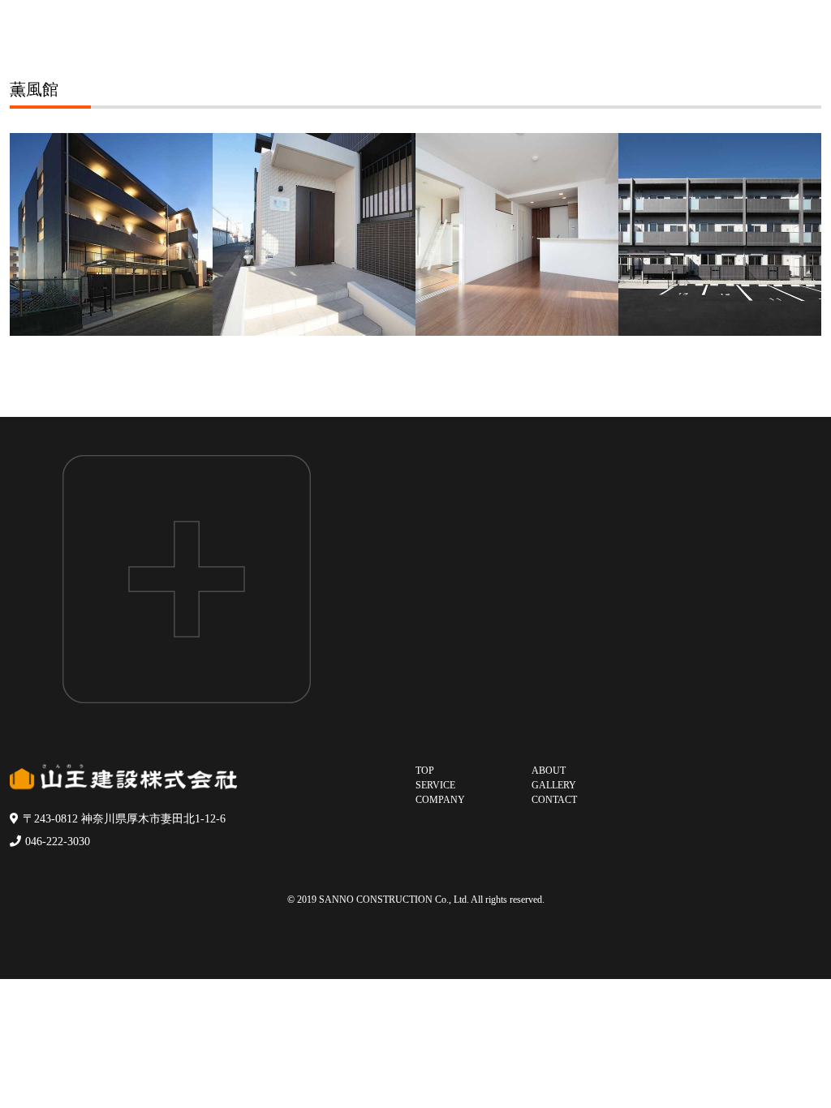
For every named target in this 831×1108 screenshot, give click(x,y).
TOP (425, 770)
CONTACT (554, 799)
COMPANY (440, 799)
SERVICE (435, 785)
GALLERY (554, 785)
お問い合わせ (651, 575)
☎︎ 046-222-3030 (650, 672)
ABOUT (549, 770)
